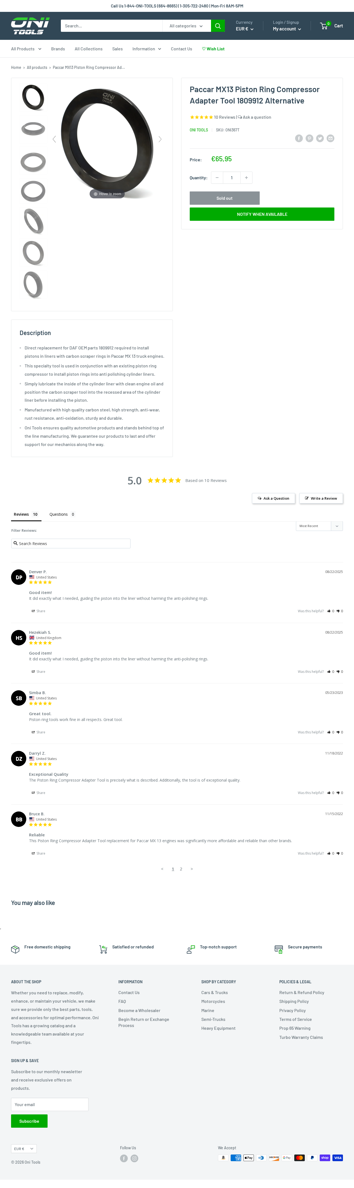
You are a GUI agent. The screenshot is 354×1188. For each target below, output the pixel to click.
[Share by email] (330, 138)
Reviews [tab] (21, 514)
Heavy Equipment (218, 1028)
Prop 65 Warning (295, 1028)
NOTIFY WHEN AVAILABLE (262, 214)
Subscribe (29, 1121)
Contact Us (181, 48)
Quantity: (199, 177)
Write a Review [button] (324, 498)
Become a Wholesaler (139, 1010)
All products (37, 67)
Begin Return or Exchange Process (143, 1022)
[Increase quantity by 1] (246, 177)
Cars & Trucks (214, 992)
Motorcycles (213, 1001)
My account (285, 28)
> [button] (192, 868)
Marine (207, 1010)
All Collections (89, 48)
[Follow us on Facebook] (124, 1158)
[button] (330, 611)
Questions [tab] (59, 514)
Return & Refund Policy (301, 992)
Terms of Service (295, 1019)
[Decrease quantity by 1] (217, 177)
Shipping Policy (294, 1001)
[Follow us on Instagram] (134, 1158)
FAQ (122, 1001)
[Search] (218, 26)
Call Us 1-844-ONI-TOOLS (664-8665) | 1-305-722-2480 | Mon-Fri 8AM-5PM (177, 5)
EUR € (19, 1148)
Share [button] (40, 611)
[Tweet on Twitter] (320, 138)
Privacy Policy (292, 1010)
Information (143, 48)
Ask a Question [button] (276, 498)
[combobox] (111, 26)
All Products (23, 48)
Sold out (225, 198)
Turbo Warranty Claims (301, 1037)
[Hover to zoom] (107, 141)
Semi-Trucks (213, 1019)
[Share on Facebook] (299, 138)
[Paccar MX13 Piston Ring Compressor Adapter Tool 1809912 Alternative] (33, 98)
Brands (58, 48)
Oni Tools (199, 129)
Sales (117, 48)
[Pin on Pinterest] (309, 138)
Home (16, 67)
